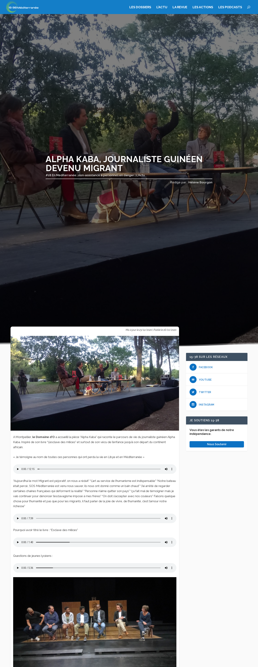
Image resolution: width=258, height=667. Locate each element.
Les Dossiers (140, 7)
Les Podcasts (230, 7)
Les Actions (203, 7)
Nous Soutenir (217, 444)
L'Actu (140, 175)
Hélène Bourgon (200, 182)
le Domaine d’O (43, 437)
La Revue (180, 7)
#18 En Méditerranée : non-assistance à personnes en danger (90, 175)
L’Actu (161, 7)
